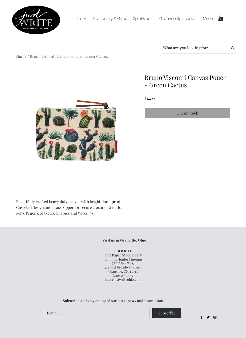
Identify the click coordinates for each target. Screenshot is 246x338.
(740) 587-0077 (123, 275)
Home (21, 56)
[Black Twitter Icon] (208, 317)
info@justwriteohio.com (123, 279)
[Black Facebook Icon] (201, 317)
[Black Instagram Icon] (215, 317)
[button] (220, 18)
